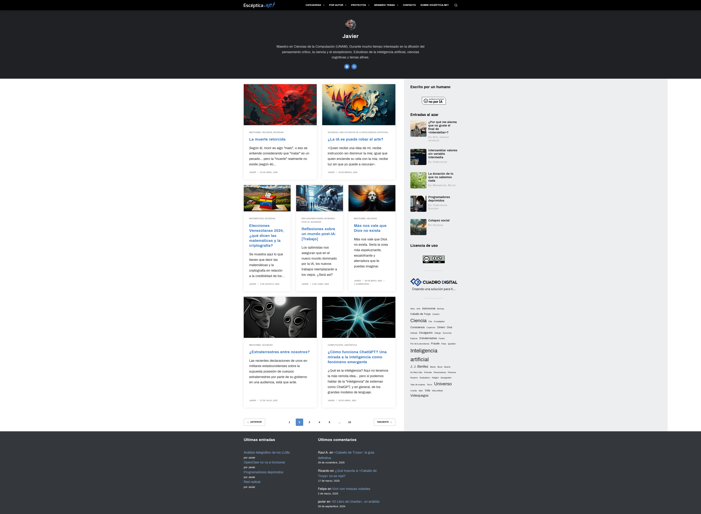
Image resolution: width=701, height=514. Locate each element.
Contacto (409, 5)
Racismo (414, 378)
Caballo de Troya (420, 313)
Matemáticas (256, 218)
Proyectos (358, 5)
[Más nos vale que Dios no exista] (371, 198)
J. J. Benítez (419, 366)
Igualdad (451, 344)
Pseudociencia (440, 372)
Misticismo (255, 132)
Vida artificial (437, 391)
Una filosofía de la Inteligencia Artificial (363, 132)
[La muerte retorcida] (280, 104)
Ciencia (418, 320)
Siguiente (383, 422)
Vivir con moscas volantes (351, 489)
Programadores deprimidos (263, 472)
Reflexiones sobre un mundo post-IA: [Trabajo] (319, 234)
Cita (430, 322)
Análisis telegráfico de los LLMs (267, 452)
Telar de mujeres (417, 385)
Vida (427, 390)
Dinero (441, 327)
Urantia (413, 391)
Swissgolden (446, 378)
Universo (443, 383)
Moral (439, 367)
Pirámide (428, 372)
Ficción (442, 338)
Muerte (447, 367)
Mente (433, 367)
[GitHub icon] (354, 66)
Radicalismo (425, 378)
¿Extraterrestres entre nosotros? (279, 352)
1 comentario (361, 284)
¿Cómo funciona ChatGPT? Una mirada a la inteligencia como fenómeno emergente (357, 357)
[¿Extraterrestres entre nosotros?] (280, 317)
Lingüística (350, 345)
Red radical (252, 482)
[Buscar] (456, 5)
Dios (449, 327)
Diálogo (437, 333)
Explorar (414, 338)
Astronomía (428, 308)
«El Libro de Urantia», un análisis (355, 501)
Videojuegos (419, 395)
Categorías (313, 5)
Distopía (413, 333)
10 (349, 422)
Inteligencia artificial (423, 355)
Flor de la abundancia (419, 344)
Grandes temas (384, 5)
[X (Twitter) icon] (347, 66)
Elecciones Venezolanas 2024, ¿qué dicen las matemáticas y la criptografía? (266, 235)
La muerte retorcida (267, 139)
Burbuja (440, 309)
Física (443, 344)
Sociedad (278, 132)
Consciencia (417, 327)
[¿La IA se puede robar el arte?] (358, 104)
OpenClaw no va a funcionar (264, 462)
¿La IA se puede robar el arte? (355, 139)
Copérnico (430, 328)
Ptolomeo (452, 372)
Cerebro (436, 314)
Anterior (256, 422)
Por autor (336, 5)
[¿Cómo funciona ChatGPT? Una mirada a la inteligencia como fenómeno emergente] (358, 317)
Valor (421, 391)
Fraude (435, 343)
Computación (335, 345)
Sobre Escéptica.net (434, 5)
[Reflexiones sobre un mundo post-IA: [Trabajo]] (319, 198)
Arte (418, 309)
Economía (447, 333)
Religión (267, 132)
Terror (429, 385)
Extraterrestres (428, 338)
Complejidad (439, 322)
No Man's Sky (416, 372)
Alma (412, 309)
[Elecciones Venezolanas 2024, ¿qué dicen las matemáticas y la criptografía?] (267, 198)
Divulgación (426, 332)
